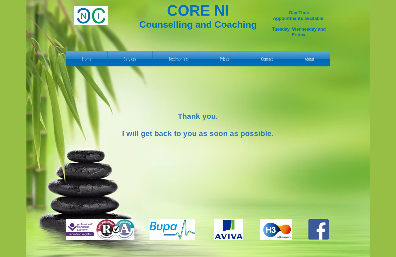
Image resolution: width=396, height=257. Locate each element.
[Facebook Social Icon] (318, 229)
